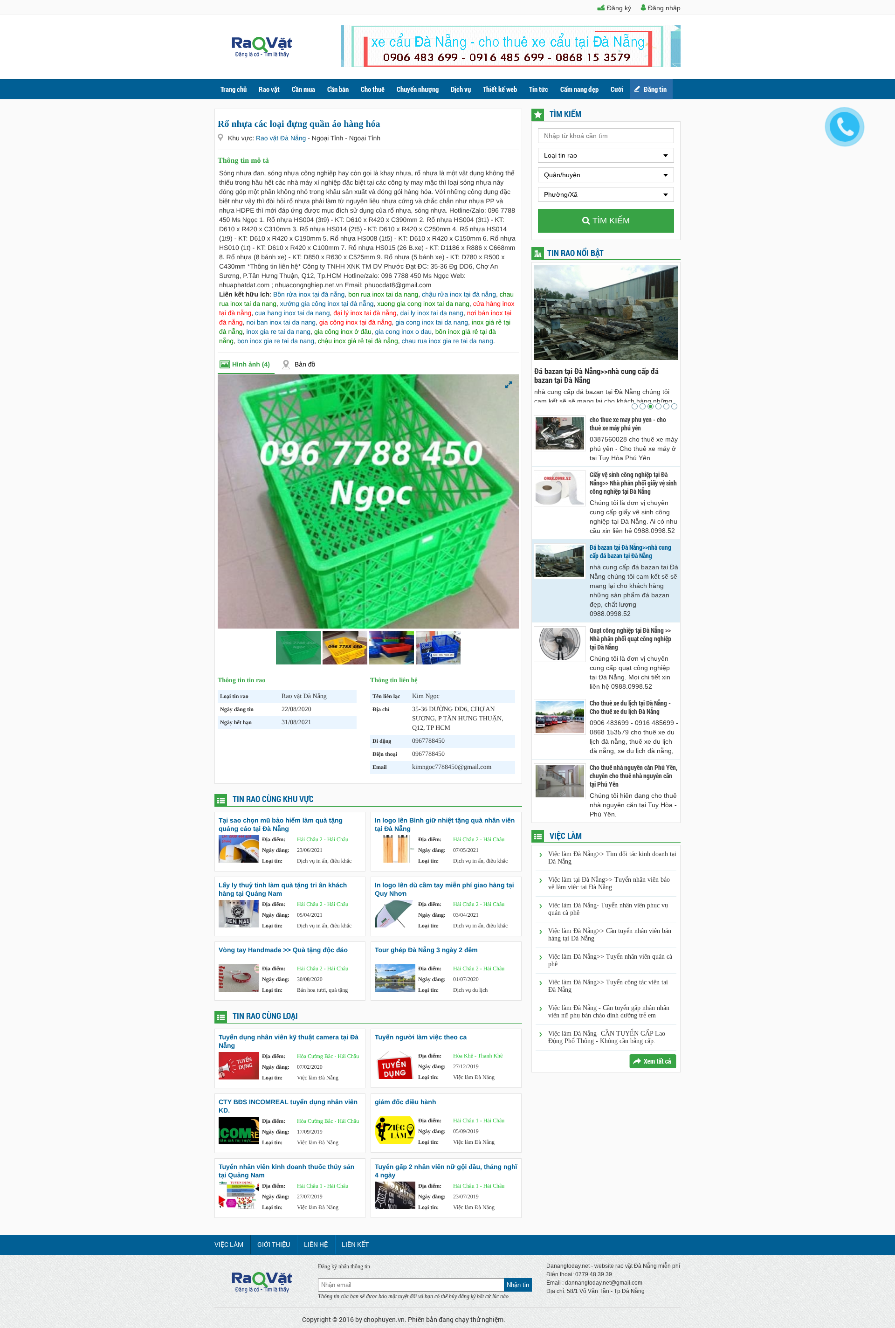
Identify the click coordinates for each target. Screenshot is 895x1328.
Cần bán (338, 89)
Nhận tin (518, 1284)
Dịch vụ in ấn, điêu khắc (324, 861)
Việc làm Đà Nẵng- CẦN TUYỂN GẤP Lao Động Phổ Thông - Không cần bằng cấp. (606, 1037)
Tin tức (538, 89)
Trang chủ (233, 89)
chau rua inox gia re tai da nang (447, 341)
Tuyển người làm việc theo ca (421, 1037)
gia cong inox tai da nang (431, 322)
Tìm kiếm (610, 220)
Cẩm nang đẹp (579, 89)
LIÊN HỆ (316, 1244)
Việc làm (228, 1244)
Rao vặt (269, 89)
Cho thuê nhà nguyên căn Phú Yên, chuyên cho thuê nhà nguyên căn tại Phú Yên (633, 775)
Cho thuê (373, 89)
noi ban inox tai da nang (281, 322)
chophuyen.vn (384, 1319)
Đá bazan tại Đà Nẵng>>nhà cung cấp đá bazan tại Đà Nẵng (630, 551)
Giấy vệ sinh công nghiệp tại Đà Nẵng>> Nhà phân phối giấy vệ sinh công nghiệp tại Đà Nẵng (633, 483)
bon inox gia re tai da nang (275, 341)
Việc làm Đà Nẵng (317, 1077)
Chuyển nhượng (418, 89)
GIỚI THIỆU (273, 1244)
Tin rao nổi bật (575, 252)
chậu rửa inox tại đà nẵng (459, 294)
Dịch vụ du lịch (470, 990)
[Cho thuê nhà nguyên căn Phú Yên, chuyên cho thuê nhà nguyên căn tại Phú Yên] (560, 781)
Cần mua (303, 89)
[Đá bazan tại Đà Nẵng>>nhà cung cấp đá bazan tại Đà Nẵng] (560, 561)
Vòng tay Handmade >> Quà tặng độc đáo (283, 950)
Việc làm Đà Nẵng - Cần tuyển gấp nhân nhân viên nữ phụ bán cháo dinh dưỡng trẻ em (608, 1011)
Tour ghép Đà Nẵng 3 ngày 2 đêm (426, 950)
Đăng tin (655, 89)
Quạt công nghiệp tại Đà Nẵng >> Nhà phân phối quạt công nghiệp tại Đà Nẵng (600, 375)
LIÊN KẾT (355, 1244)
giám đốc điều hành (405, 1102)
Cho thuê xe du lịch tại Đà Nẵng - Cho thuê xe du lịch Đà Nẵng (630, 707)
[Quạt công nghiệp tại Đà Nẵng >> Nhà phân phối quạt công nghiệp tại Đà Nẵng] (560, 644)
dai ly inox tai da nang (431, 313)
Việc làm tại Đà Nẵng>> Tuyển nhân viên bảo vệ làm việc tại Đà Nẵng (609, 883)
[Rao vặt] (262, 55)
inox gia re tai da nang (278, 331)
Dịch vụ (461, 89)
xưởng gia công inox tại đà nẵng (327, 303)
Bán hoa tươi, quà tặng (322, 990)
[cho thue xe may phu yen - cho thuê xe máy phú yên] (560, 433)
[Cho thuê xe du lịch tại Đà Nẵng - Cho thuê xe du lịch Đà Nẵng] (560, 717)
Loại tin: (272, 861)
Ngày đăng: (275, 850)
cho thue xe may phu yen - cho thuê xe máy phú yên (628, 423)
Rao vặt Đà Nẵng (282, 138)
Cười (617, 89)
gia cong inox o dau (403, 331)
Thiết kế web (500, 89)
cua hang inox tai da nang (292, 313)
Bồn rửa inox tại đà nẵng (308, 294)
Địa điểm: (273, 839)
